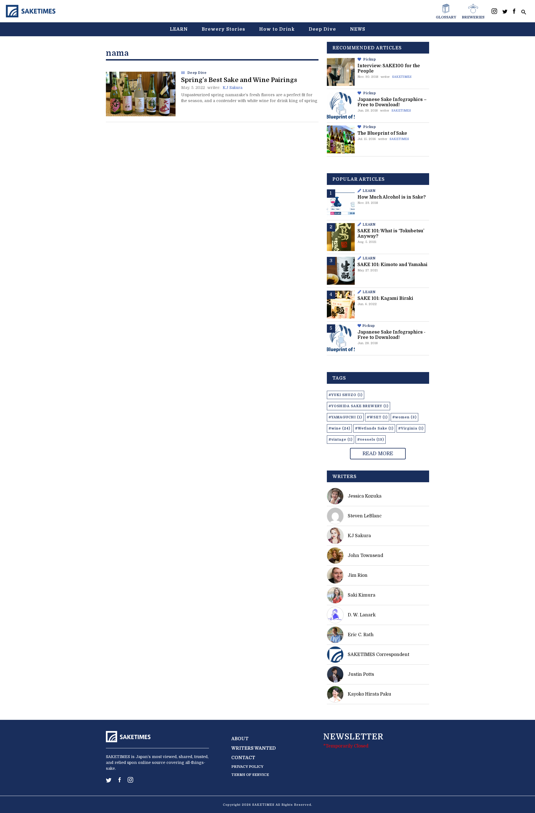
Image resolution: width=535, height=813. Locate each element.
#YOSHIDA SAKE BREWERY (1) (358, 406)
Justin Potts (361, 674)
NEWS (357, 29)
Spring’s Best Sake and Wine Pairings (239, 79)
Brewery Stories (223, 29)
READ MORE (378, 453)
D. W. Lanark (362, 614)
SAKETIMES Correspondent (378, 654)
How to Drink (277, 29)
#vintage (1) (340, 440)
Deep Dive (322, 29)
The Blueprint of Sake (382, 133)
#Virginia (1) (411, 428)
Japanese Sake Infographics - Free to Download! (391, 335)
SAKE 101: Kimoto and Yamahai (392, 264)
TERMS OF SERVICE (250, 775)
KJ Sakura (232, 87)
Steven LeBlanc (365, 515)
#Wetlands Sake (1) (374, 428)
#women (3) (404, 417)
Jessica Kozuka (364, 496)
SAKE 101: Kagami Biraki (385, 298)
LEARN (179, 29)
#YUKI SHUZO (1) (346, 395)
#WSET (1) (377, 417)
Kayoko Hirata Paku (369, 694)
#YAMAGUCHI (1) (345, 417)
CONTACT (243, 757)
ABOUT (240, 738)
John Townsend (365, 555)
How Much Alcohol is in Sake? (392, 197)
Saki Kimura (361, 595)
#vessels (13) (370, 440)
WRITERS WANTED (253, 748)
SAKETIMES (402, 77)
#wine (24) (339, 428)
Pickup (369, 59)
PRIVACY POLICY (247, 766)
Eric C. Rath (361, 634)
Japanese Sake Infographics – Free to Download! (392, 102)
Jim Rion (358, 575)
